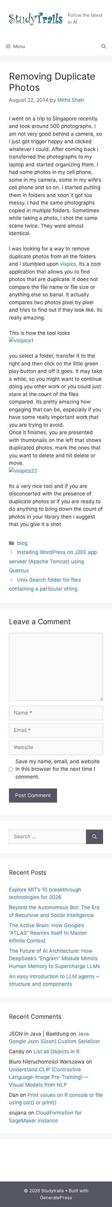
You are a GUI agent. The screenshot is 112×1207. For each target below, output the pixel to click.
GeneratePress (56, 1197)
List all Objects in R (56, 1051)
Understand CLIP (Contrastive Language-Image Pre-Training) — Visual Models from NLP (49, 1077)
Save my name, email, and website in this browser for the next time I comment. (58, 769)
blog (22, 543)
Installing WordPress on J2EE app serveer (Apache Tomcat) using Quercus (53, 561)
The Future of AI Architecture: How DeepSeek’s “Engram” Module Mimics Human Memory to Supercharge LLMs (54, 958)
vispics (68, 264)
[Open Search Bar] (104, 47)
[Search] (94, 837)
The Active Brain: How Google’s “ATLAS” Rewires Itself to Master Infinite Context (48, 933)
